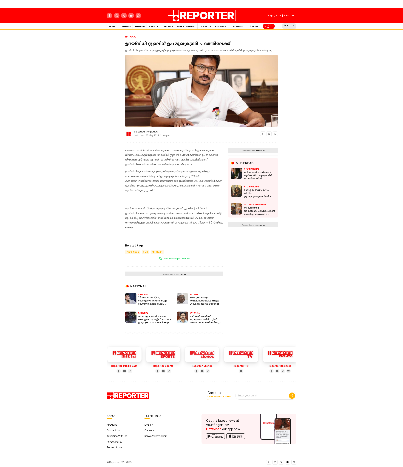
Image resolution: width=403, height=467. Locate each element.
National (130, 36)
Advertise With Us (117, 436)
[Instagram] (124, 371)
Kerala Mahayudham (156, 436)
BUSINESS (220, 26)
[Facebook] (113, 371)
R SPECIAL (154, 26)
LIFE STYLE (205, 26)
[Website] (283, 371)
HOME (112, 26)
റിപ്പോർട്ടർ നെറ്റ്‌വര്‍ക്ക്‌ (145, 132)
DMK (145, 251)
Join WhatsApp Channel (176, 258)
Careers (149, 430)
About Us (112, 424)
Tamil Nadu (132, 251)
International (251, 169)
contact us (181, 274)
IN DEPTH (140, 26)
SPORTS (168, 26)
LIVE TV (149, 424)
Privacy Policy (114, 441)
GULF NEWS (236, 26)
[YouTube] (118, 371)
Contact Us (113, 430)
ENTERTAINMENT (186, 26)
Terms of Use (114, 447)
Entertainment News (255, 204)
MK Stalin (157, 251)
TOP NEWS (125, 26)
